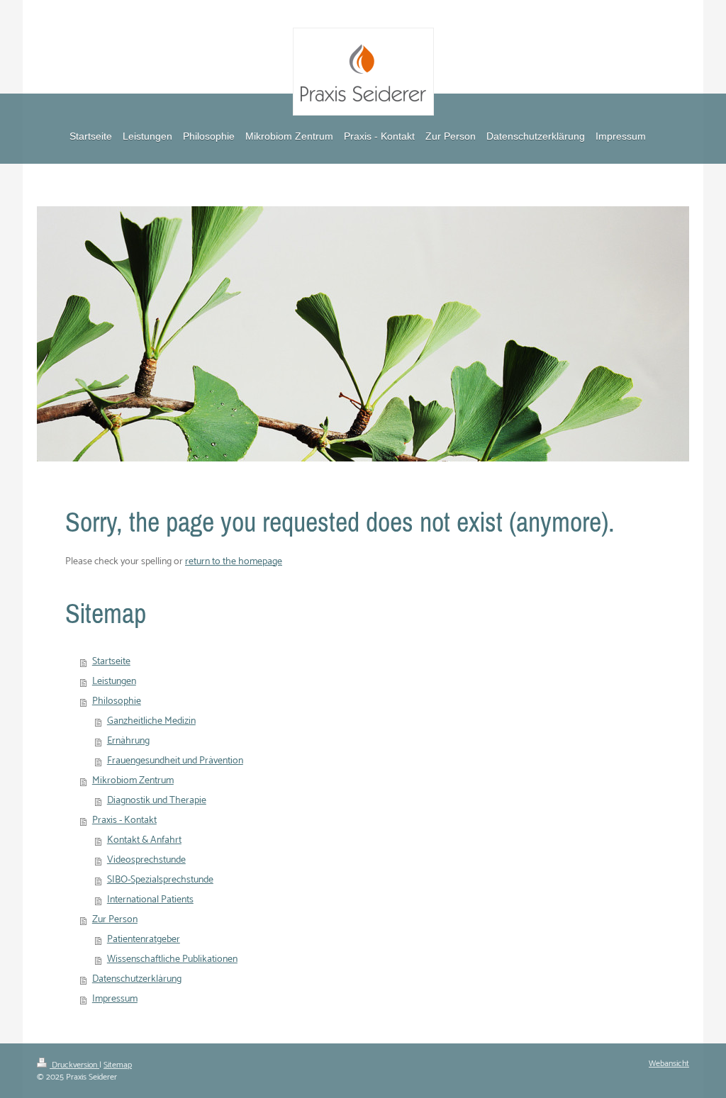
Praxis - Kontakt (124, 820)
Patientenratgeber (143, 939)
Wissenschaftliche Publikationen (172, 959)
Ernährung (128, 741)
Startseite (111, 662)
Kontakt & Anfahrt (144, 840)
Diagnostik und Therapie (156, 800)
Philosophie (116, 701)
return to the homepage (233, 562)
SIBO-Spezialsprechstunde (160, 880)
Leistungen (114, 681)
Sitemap (118, 1065)
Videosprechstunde (146, 860)
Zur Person (115, 920)
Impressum (115, 999)
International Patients (150, 900)
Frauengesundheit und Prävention (175, 761)
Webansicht (669, 1063)
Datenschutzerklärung (137, 979)
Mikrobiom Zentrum (133, 781)
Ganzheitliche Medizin (151, 721)
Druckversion (74, 1065)
